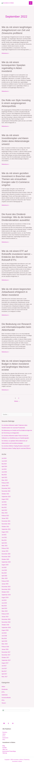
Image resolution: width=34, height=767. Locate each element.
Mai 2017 (4, 671)
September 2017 (6, 660)
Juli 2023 (4, 469)
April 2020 (4, 575)
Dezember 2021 (6, 521)
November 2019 (6, 589)
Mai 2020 (4, 573)
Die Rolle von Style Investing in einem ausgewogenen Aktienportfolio (16, 103)
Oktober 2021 (5, 526)
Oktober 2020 (5, 559)
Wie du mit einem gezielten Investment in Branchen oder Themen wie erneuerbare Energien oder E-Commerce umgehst (16, 179)
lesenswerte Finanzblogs (9, 751)
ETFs (3, 692)
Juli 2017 (4, 665)
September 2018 (6, 627)
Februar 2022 (5, 515)
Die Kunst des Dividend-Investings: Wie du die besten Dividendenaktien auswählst (16, 217)
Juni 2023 (4, 472)
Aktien (3, 686)
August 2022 (5, 499)
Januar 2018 (5, 649)
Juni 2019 (4, 603)
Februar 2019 (5, 614)
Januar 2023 (5, 485)
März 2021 (4, 545)
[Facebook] (4, 723)
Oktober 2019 (5, 592)
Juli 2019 (4, 600)
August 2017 (5, 663)
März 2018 (4, 644)
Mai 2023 (4, 474)
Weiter (17, 401)
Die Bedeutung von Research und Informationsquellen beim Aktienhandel (16, 327)
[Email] (12, 723)
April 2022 (4, 510)
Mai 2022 (4, 507)
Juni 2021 (4, 537)
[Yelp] (8, 723)
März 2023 (4, 480)
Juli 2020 (4, 567)
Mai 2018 (4, 638)
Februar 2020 (5, 581)
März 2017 (4, 676)
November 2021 (6, 523)
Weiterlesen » (5, 53)
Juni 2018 (4, 635)
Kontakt (4, 747)
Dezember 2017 (6, 652)
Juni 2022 (4, 504)
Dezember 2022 (6, 488)
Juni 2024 (4, 461)
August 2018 (5, 630)
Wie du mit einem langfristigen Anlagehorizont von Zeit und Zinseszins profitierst (17, 30)
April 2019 (4, 608)
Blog (3, 745)
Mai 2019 (4, 605)
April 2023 (4, 477)
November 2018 (6, 622)
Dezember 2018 (6, 619)
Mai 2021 (4, 540)
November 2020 (6, 556)
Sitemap (4, 753)
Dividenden (5, 689)
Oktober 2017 (5, 657)
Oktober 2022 (5, 493)
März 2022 (4, 513)
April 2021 (4, 543)
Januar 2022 (5, 518)
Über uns (4, 749)
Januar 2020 (5, 584)
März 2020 (4, 578)
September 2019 (6, 594)
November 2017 (6, 655)
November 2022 (6, 491)
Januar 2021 (5, 551)
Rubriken (4, 732)
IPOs (3, 700)
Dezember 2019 (6, 586)
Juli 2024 (4, 458)
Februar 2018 (5, 646)
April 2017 (4, 674)
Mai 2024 (4, 463)
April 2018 (4, 641)
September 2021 (6, 529)
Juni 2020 (4, 570)
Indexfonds (5, 695)
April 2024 (4, 466)
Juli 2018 (4, 633)
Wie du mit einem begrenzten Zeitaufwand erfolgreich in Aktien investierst (16, 292)
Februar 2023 (5, 483)
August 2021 (5, 532)
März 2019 (4, 611)
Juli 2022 (4, 502)
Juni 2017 (4, 668)
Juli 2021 (4, 534)
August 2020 (5, 564)
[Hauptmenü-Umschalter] (30, 3)
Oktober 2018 (5, 624)
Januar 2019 (5, 616)
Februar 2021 (5, 548)
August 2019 (5, 597)
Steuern (4, 703)
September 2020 (6, 562)
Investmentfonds (6, 697)
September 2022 (6, 496)
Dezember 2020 (6, 554)
